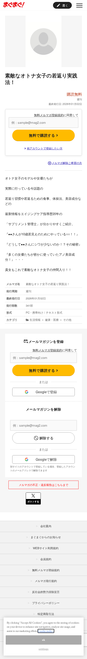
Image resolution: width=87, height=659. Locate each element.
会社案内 (45, 526)
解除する (46, 438)
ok (43, 639)
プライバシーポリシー (46, 603)
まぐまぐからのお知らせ (46, 537)
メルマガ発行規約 (46, 581)
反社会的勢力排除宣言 (46, 592)
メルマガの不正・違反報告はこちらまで (43, 485)
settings (44, 649)
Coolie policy (46, 631)
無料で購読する (42, 135)
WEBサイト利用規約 (45, 548)
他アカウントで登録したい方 (45, 148)
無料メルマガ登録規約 (49, 115)
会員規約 (45, 559)
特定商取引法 (46, 614)
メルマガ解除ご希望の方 (67, 163)
